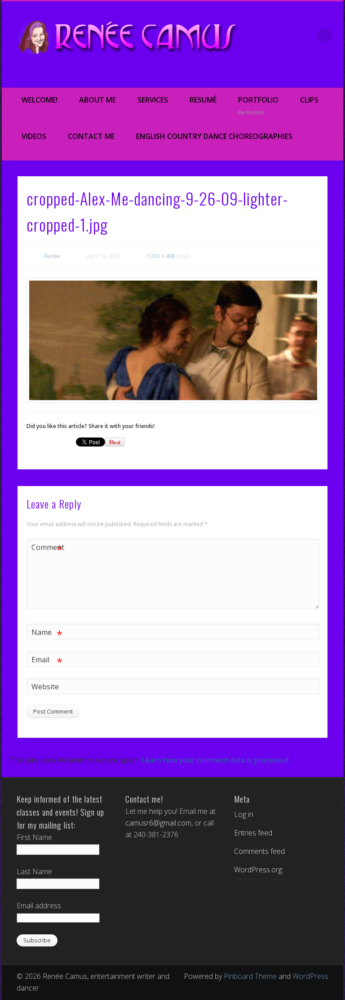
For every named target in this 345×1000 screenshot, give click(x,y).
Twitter (277, 77)
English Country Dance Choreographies (214, 136)
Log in (243, 814)
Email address (39, 906)
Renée (52, 256)
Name (46, 633)
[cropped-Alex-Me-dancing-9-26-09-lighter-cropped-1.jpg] (173, 340)
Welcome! (40, 100)
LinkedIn (333, 77)
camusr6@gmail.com (158, 823)
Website (45, 687)
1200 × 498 (161, 256)
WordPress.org (258, 870)
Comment (47, 548)
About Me (97, 100)
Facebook (258, 77)
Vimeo (295, 77)
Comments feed (259, 851)
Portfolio (258, 105)
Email (46, 661)
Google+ (314, 77)
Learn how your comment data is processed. (216, 760)
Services (152, 100)
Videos (34, 136)
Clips (309, 100)
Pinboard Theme (250, 976)
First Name (34, 837)
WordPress (310, 976)
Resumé (203, 100)
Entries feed (253, 833)
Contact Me (91, 136)
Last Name (34, 871)
